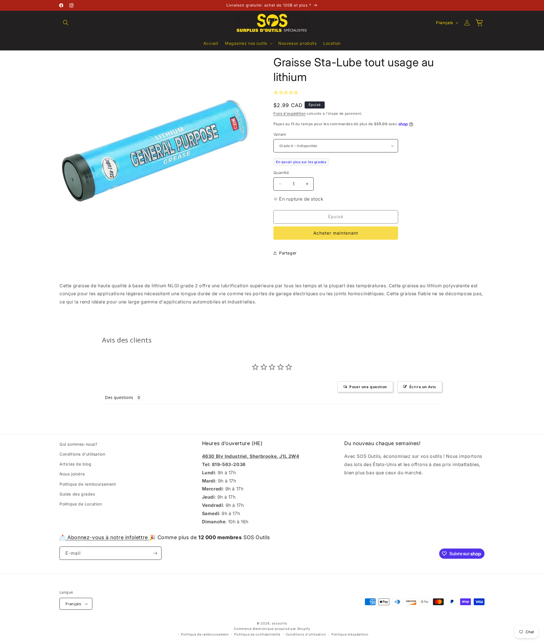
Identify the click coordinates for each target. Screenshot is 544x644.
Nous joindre (72, 473)
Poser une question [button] (368, 386)
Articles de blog (76, 464)
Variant (279, 134)
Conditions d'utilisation (82, 454)
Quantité (281, 172)
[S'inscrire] (155, 553)
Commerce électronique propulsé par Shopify (272, 629)
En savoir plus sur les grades (301, 162)
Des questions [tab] (119, 397)
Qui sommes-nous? (78, 444)
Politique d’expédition (350, 634)
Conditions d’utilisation (306, 634)
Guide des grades (77, 494)
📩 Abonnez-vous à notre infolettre (104, 537)
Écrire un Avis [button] (422, 386)
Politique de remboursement (88, 484)
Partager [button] (288, 252)
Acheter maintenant (335, 233)
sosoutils (279, 623)
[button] (66, 22)
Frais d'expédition (289, 113)
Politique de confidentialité (257, 634)
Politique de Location (81, 503)
